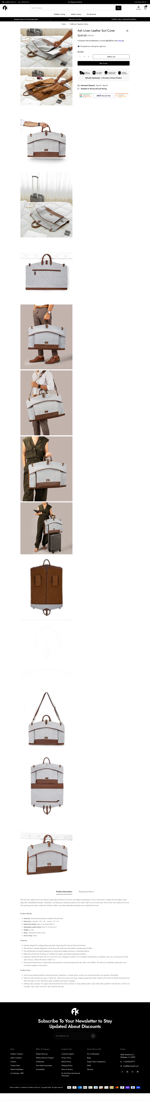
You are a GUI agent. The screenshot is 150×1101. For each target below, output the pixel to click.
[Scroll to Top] (146, 1090)
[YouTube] (132, 1072)
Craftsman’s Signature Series (79, 24)
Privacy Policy (66, 1058)
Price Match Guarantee (44, 1065)
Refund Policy (66, 1061)
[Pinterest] (137, 1072)
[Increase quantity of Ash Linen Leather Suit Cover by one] (88, 56)
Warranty (90, 1069)
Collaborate (40, 1061)
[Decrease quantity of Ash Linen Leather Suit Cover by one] (80, 56)
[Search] (118, 8)
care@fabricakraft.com (131, 1066)
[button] (145, 8)
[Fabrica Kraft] (6, 8)
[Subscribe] (93, 1036)
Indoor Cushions (16, 1058)
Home (64, 24)
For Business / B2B (17, 1073)
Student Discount (42, 1054)
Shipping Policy (67, 1065)
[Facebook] (122, 1072)
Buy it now (103, 63)
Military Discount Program (45, 1058)
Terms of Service (67, 1069)
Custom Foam (15, 1065)
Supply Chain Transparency (96, 1061)
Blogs (89, 1058)
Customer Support (68, 1054)
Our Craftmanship (93, 1054)
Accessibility (40, 1069)
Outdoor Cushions (17, 1054)
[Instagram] (127, 1072)
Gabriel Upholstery (17, 1069)
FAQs (89, 1065)
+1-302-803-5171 (129, 1061)
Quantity (81, 52)
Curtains (13, 1061)
